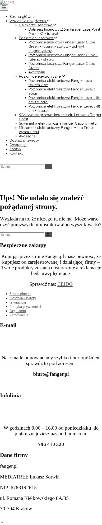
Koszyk (15, 149)
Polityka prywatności (25, 307)
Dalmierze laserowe (36, 25)
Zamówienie (18, 315)
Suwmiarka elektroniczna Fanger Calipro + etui (58, 123)
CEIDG (65, 284)
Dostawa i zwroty (24, 140)
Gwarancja (18, 145)
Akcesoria (36, 72)
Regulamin (17, 311)
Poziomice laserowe (36, 38)
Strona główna (22, 16)
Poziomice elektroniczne (40, 76)
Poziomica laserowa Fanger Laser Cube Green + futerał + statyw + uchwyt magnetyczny (61, 46)
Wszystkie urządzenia (28, 21)
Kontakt (16, 153)
